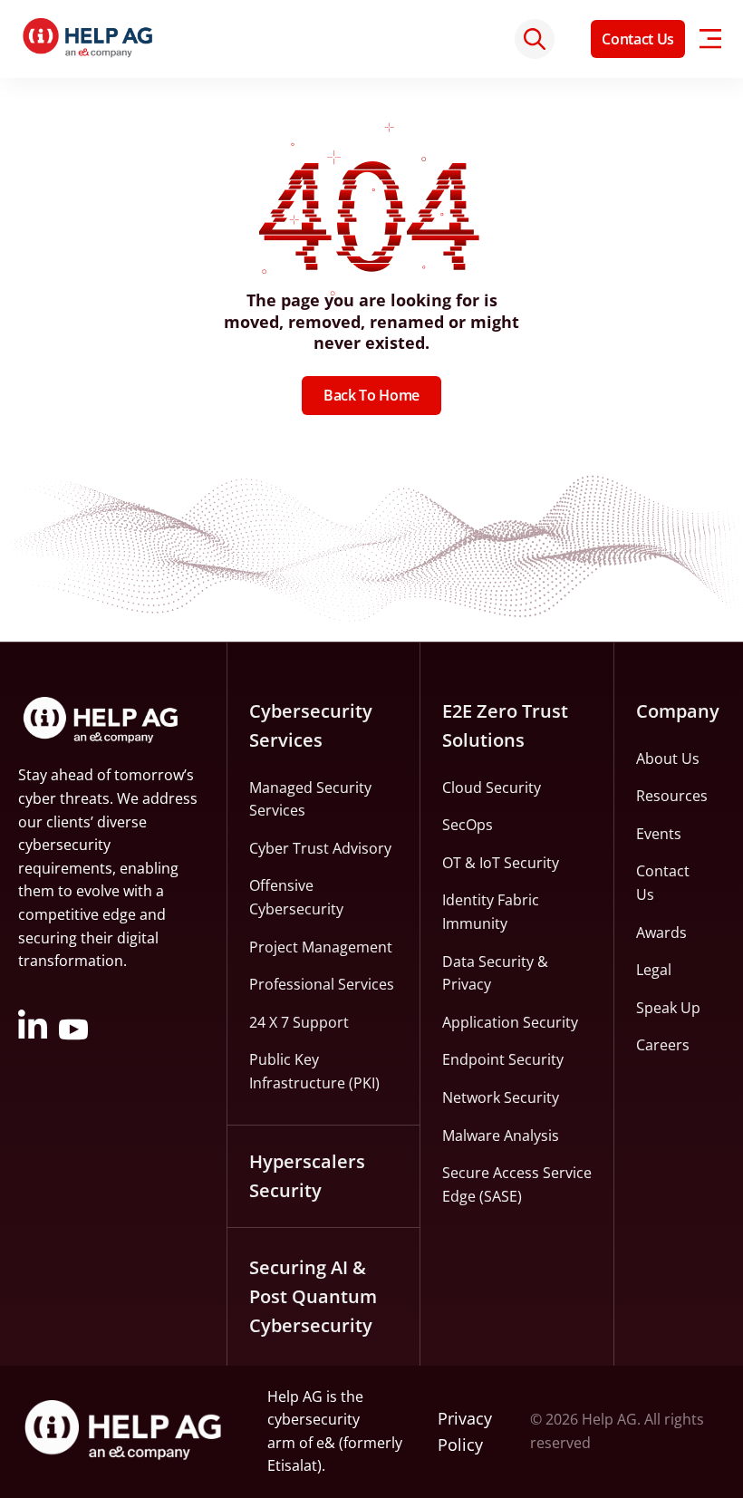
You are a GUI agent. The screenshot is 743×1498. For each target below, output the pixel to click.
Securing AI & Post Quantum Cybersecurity (313, 1296)
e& (325, 1443)
